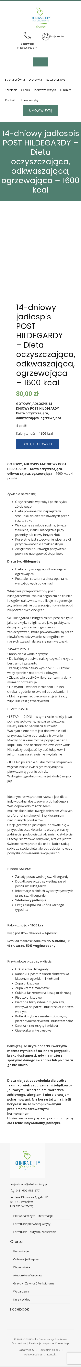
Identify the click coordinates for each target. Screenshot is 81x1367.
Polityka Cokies (33, 1354)
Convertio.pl (62, 1343)
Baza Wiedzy (26, 1350)
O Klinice (66, 90)
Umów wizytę (28, 100)
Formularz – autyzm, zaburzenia (34, 1232)
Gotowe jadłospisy (26, 1259)
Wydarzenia (21, 1291)
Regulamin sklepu (49, 1350)
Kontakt (10, 100)
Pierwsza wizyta (45, 90)
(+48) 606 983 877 (27, 47)
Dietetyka (35, 79)
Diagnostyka (21, 1267)
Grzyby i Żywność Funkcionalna (33, 1283)
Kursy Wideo (21, 1299)
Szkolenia (11, 90)
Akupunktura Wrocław (27, 1275)
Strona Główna (15, 79)
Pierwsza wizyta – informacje (33, 1216)
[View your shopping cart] (40, 61)
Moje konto (57, 36)
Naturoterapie (55, 79)
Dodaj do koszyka (37, 444)
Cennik (25, 90)
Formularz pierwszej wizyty (32, 1224)
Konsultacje (21, 1251)
